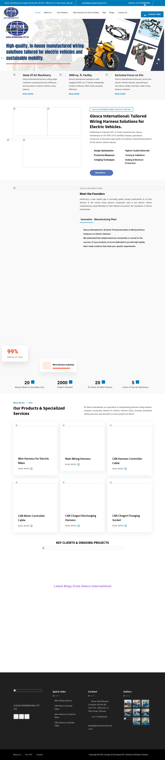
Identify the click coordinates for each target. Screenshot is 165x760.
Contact (39, 754)
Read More (28, 94)
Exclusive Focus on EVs (129, 75)
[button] (2, 44)
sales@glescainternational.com (94, 3)
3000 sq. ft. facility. (81, 75)
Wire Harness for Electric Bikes (86, 12)
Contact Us (122, 12)
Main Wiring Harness (78, 459)
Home (37, 12)
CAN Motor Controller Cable (63, 707)
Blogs (111, 12)
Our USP (28, 754)
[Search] (137, 12)
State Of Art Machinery (37, 75)
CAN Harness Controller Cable (64, 724)
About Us (48, 12)
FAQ (104, 12)
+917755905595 (143, 3)
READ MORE (23, 469)
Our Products (62, 12)
